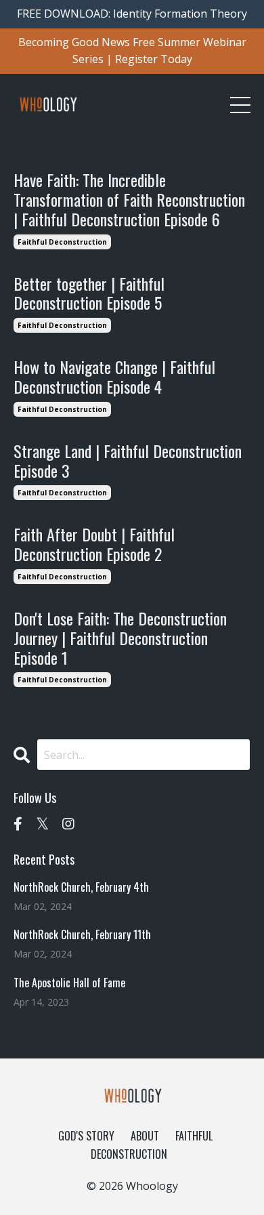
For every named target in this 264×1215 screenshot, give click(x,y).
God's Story (86, 1136)
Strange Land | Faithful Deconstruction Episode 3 (128, 460)
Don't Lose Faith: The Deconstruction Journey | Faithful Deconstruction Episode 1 (120, 638)
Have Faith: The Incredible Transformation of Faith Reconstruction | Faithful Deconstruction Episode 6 (129, 199)
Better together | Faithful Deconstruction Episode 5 (89, 293)
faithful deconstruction (62, 242)
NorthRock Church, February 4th (81, 887)
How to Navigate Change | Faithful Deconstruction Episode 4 (114, 376)
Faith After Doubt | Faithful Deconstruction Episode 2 (94, 544)
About (145, 1136)
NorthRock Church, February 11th (82, 934)
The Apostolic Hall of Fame (69, 982)
